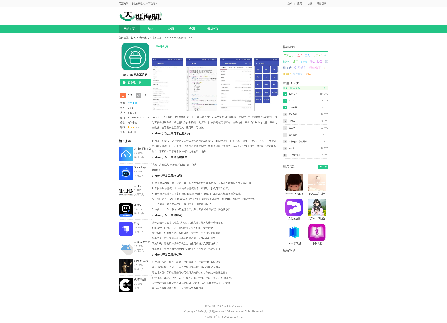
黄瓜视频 (293, 134)
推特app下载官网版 (298, 141)
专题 (309, 3)
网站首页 (129, 28)
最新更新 (322, 3)
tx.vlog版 (293, 107)
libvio (291, 100)
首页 (133, 37)
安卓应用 (144, 37)
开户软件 (293, 114)
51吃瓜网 (293, 94)
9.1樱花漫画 (294, 155)
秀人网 (292, 128)
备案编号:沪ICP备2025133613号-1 (223, 316)
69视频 (292, 121)
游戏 (289, 3)
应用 (299, 3)
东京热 (292, 148)
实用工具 (157, 37)
